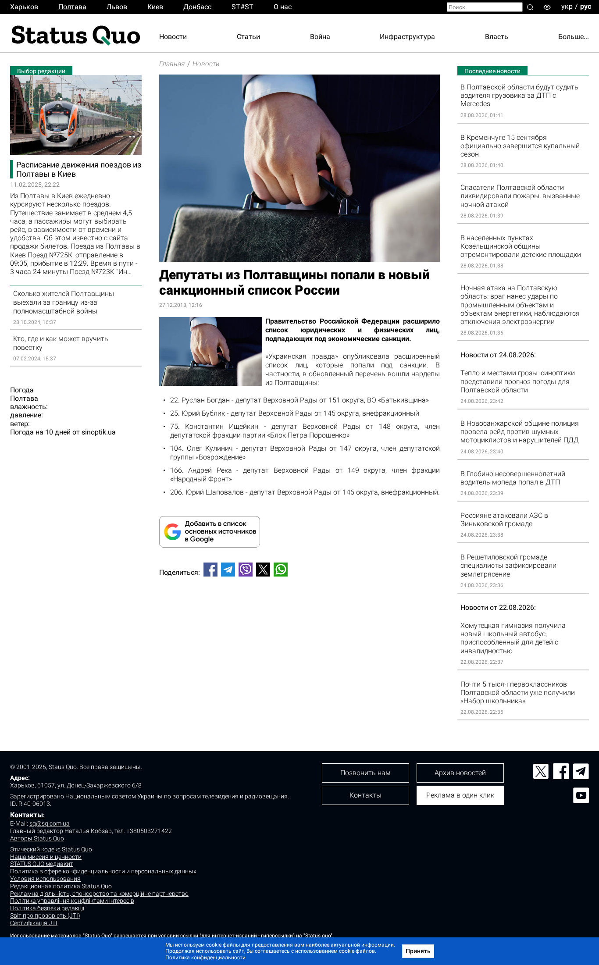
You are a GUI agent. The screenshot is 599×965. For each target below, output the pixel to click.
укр (567, 6)
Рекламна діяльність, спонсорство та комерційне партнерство (99, 893)
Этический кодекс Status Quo (51, 849)
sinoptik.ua (99, 432)
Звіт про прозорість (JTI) (45, 915)
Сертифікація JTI (33, 922)
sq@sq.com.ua (49, 823)
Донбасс (197, 7)
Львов (117, 7)
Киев (155, 7)
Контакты (26, 815)
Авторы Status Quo (37, 838)
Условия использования (45, 878)
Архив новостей (460, 773)
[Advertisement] (299, 612)
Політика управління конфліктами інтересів (72, 900)
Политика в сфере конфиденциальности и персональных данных (103, 871)
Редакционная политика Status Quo (61, 886)
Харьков (24, 7)
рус (585, 6)
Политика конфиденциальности (205, 957)
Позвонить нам (365, 773)
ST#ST (242, 7)
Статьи (248, 36)
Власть (496, 36)
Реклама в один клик (460, 795)
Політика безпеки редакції (47, 908)
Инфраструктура (407, 36)
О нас (283, 7)
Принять (418, 950)
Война (320, 36)
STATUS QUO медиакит (41, 863)
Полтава (72, 7)
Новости (173, 36)
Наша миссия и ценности (46, 856)
